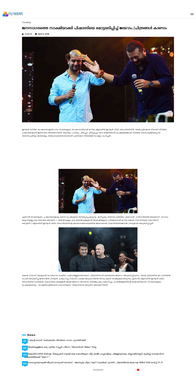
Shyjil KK (28, 34)
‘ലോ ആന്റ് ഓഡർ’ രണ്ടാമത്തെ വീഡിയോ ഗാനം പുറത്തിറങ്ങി (60, 340)
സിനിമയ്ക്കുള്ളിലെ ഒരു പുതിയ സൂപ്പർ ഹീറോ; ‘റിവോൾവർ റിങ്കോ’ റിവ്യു (66, 347)
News (31, 335)
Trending (26, 22)
